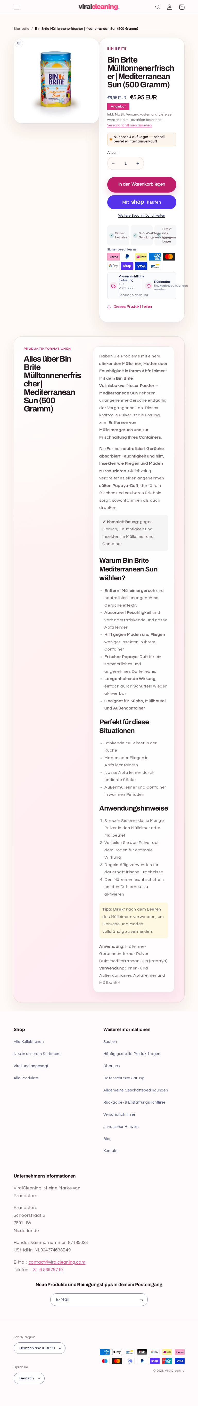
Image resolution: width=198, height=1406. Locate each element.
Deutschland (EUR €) (37, 1348)
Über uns (111, 1066)
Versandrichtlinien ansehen (129, 125)
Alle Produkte (26, 1078)
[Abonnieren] (141, 1299)
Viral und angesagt (31, 1066)
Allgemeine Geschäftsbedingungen (135, 1090)
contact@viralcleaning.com (57, 1262)
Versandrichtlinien (119, 1115)
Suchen (110, 1042)
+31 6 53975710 (47, 1269)
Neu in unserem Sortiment (37, 1054)
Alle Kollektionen (29, 1042)
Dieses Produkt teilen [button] (132, 307)
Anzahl (113, 153)
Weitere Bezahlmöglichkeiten (141, 215)
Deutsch (26, 1378)
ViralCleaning (175, 1370)
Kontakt (110, 1151)
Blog (107, 1139)
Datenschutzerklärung (124, 1078)
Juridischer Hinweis (121, 1127)
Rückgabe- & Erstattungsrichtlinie (134, 1102)
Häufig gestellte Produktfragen (131, 1054)
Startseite (21, 28)
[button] (16, 7)
